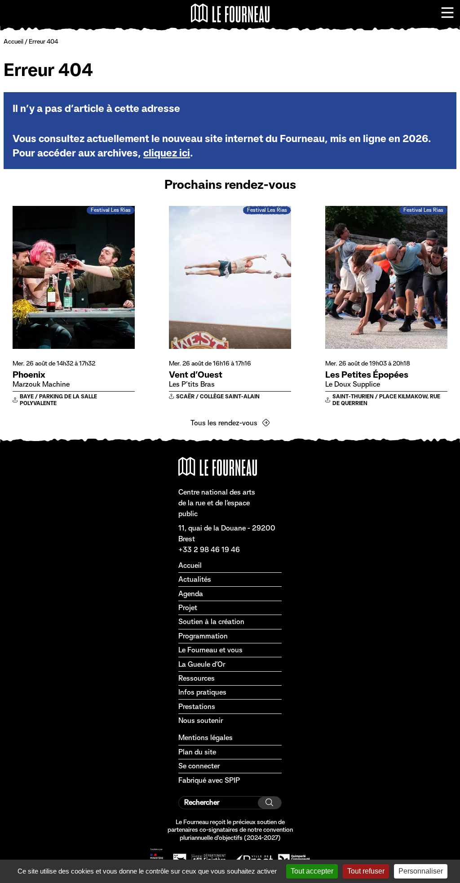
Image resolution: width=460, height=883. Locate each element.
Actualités (194, 579)
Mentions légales (205, 737)
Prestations (196, 706)
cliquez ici (166, 153)
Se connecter (199, 766)
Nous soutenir (200, 720)
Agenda (190, 593)
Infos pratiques (202, 692)
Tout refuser (366, 871)
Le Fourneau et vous (210, 650)
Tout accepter (312, 871)
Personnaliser (420, 871)
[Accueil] (230, 13)
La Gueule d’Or (201, 664)
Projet (187, 607)
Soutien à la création (211, 621)
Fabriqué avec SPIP (209, 780)
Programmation (203, 636)
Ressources (196, 678)
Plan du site (197, 752)
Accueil (13, 41)
